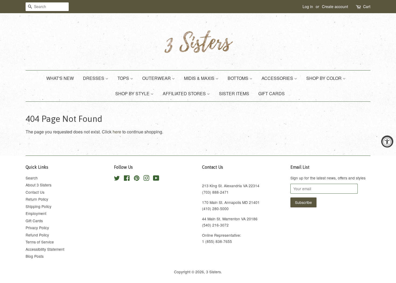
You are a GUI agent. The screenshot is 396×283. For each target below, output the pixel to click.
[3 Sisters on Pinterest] (137, 179)
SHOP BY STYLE (133, 93)
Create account (335, 6)
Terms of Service (40, 242)
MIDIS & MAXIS (200, 78)
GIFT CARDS (271, 93)
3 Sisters (213, 271)
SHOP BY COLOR (324, 78)
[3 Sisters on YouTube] (156, 179)
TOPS (123, 78)
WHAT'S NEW (60, 78)
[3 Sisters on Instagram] (146, 179)
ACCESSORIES (278, 78)
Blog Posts (35, 256)
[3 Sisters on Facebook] (127, 179)
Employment (36, 213)
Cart (366, 6)
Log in (308, 6)
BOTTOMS (238, 78)
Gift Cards (34, 220)
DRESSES (94, 78)
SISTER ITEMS (234, 93)
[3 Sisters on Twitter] (117, 179)
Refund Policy (37, 235)
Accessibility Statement (45, 249)
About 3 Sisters (38, 185)
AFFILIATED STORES (185, 93)
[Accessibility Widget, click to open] (387, 142)
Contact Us (35, 192)
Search (32, 178)
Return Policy (37, 199)
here (117, 132)
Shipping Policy (38, 206)
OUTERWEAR (157, 78)
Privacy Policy (37, 227)
